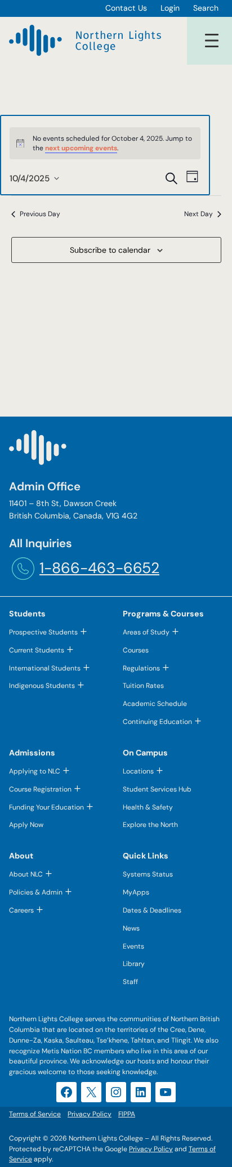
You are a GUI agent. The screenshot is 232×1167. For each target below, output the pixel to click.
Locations (138, 771)
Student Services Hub (157, 789)
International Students (45, 668)
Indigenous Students (42, 685)
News (131, 928)
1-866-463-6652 (99, 568)
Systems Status (148, 874)
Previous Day (40, 213)
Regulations (141, 668)
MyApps (136, 892)
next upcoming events (81, 148)
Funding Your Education (46, 807)
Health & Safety (148, 807)
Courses (136, 650)
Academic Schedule (155, 703)
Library (134, 963)
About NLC (26, 874)
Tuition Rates (143, 685)
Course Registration (40, 789)
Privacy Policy (151, 1148)
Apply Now (26, 824)
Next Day (198, 213)
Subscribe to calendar (110, 250)
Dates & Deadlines (152, 910)
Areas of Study (146, 632)
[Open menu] (211, 40)
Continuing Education (157, 721)
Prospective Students (43, 632)
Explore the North (150, 824)
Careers (21, 910)
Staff (130, 981)
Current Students (36, 650)
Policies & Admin (36, 892)
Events (133, 946)
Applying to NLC (34, 771)
